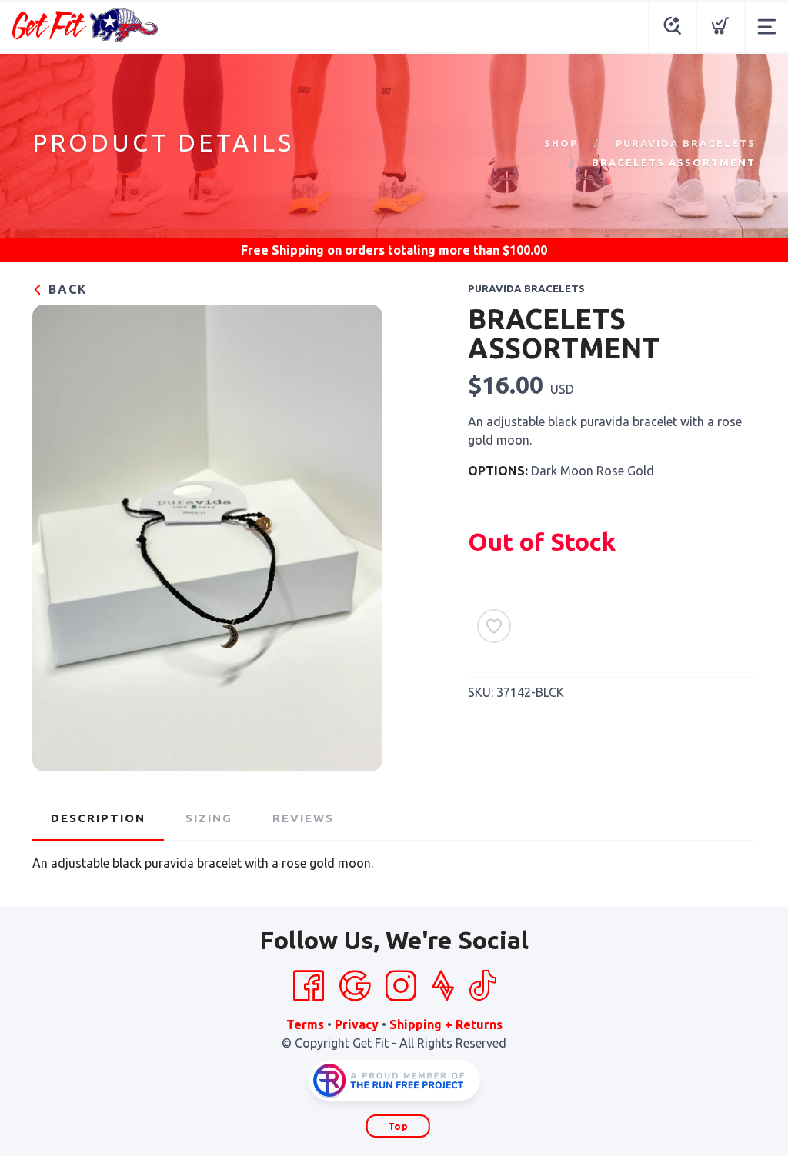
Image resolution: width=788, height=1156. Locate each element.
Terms (305, 1024)
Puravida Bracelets (686, 143)
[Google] (355, 986)
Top (398, 1126)
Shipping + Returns (446, 1024)
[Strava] (443, 986)
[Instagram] (401, 986)
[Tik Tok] (482, 986)
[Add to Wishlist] (494, 626)
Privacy (357, 1024)
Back (66, 289)
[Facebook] (308, 986)
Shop (561, 143)
